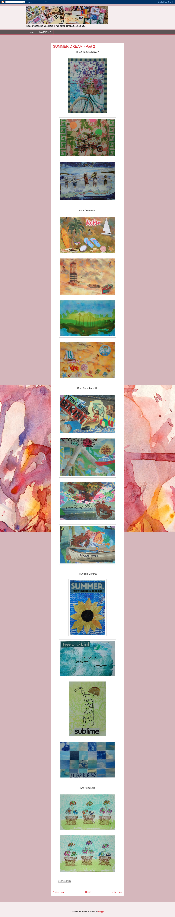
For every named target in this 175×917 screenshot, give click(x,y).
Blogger (101, 912)
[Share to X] (64, 881)
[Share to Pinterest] (69, 881)
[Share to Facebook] (67, 881)
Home (31, 32)
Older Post (117, 892)
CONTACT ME (45, 32)
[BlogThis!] (62, 881)
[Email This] (59, 881)
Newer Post (58, 892)
